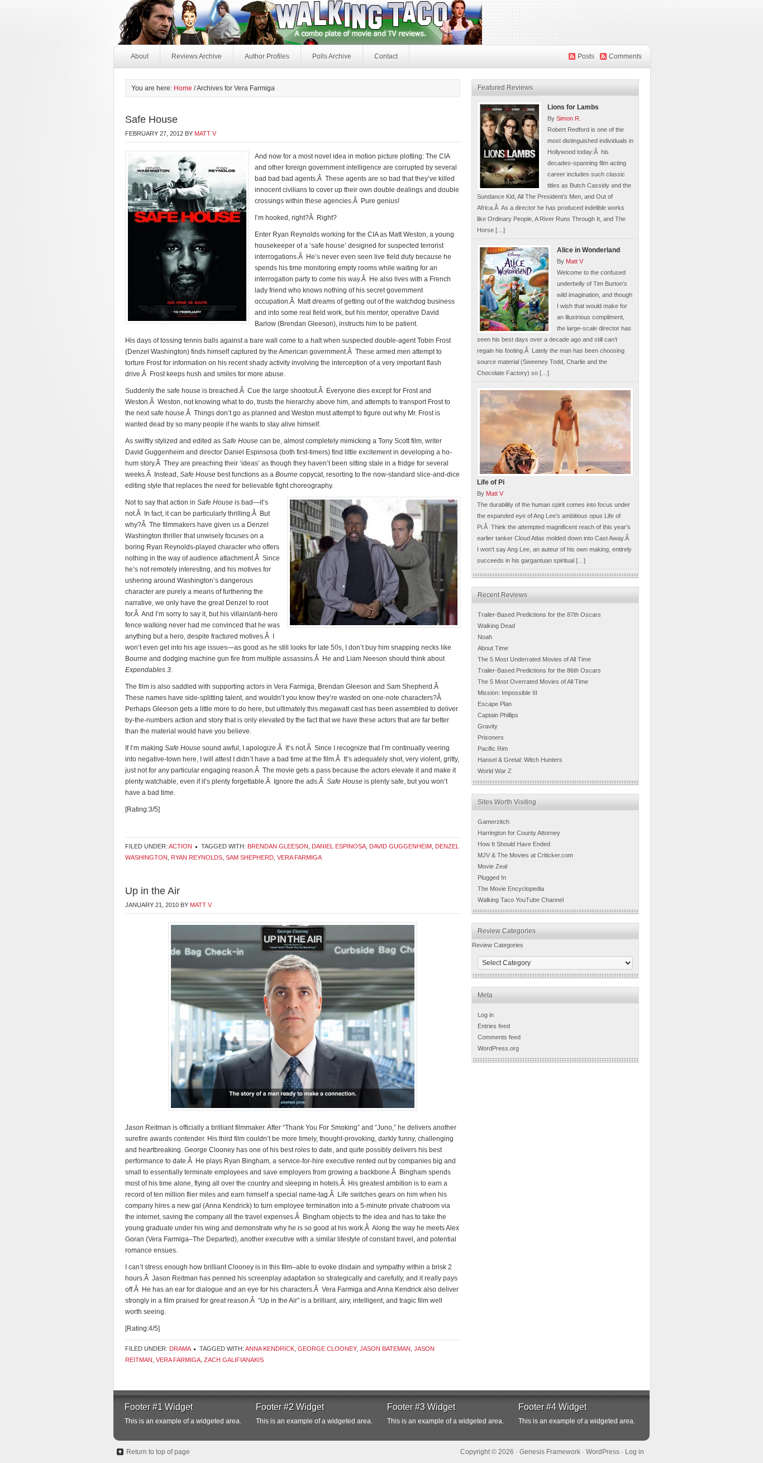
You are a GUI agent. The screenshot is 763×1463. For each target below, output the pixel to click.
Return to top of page (158, 1452)
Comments (625, 56)
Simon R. (568, 118)
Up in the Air (152, 890)
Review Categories (497, 945)
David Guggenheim (400, 846)
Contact (386, 56)
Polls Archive (331, 56)
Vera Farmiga (299, 857)
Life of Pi (490, 482)
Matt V (205, 133)
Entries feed (494, 1026)
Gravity (488, 726)
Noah (485, 637)
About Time (493, 648)
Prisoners (491, 737)
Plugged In (492, 877)
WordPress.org (498, 1048)
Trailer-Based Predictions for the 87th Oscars (539, 614)
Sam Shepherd (250, 857)
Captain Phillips (498, 715)
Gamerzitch (493, 821)
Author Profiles (267, 56)
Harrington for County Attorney (519, 832)
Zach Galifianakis (234, 1359)
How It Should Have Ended (514, 844)
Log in (486, 1014)
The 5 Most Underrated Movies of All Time (534, 659)
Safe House (151, 119)
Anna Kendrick (269, 1348)
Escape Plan (495, 704)
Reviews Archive (196, 56)
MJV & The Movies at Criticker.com (525, 855)
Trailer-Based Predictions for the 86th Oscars (539, 670)
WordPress (602, 1452)
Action (180, 846)
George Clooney (327, 1348)
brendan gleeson (277, 846)
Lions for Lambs (573, 107)
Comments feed (499, 1037)
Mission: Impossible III (507, 692)
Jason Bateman (385, 1348)
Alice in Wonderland (588, 250)
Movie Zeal (492, 866)
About (140, 56)
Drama (179, 1348)
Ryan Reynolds (196, 857)
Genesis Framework (549, 1452)
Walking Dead (496, 625)
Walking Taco (381, 22)
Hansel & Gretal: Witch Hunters (520, 759)
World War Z (495, 771)
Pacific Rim (493, 748)
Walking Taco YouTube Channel (521, 899)
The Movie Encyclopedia (511, 888)
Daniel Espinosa (339, 846)
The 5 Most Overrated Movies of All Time (533, 681)
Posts (586, 56)
